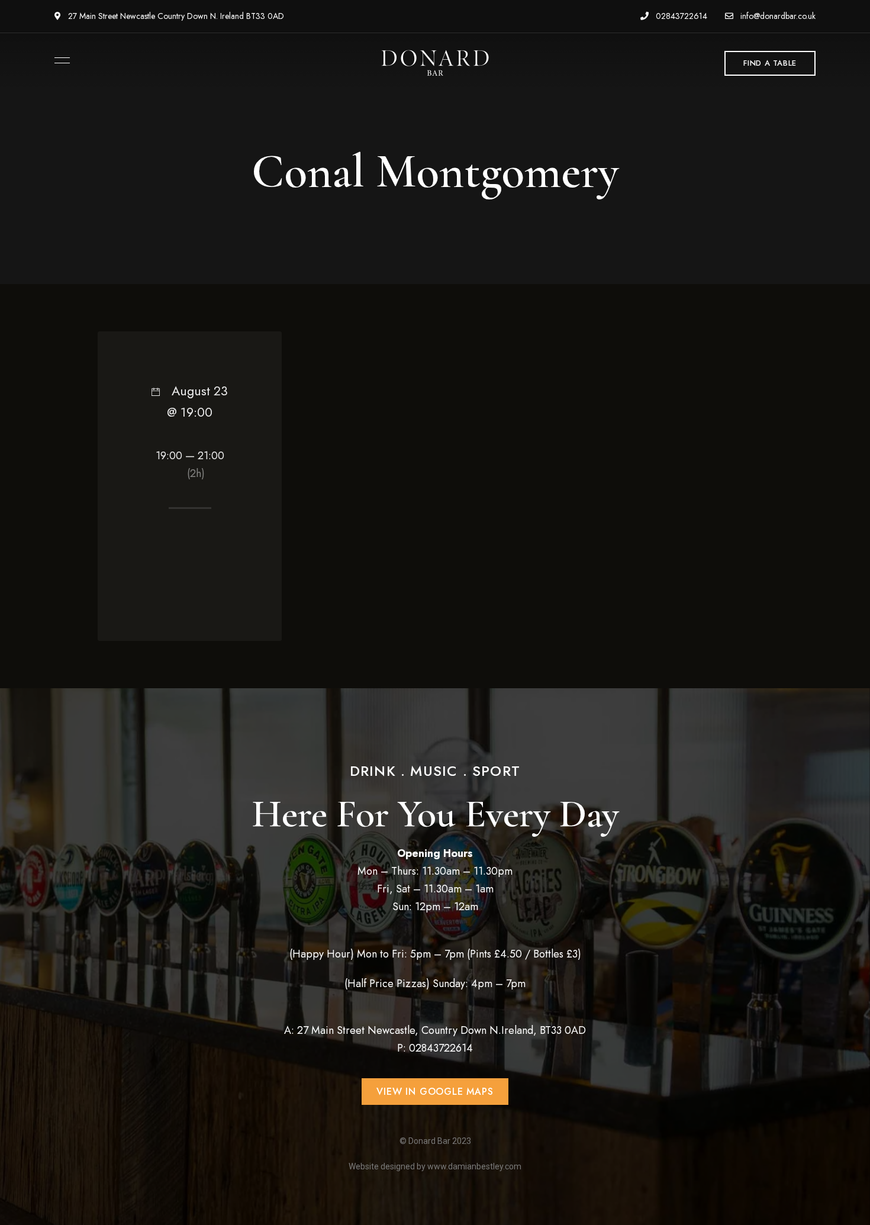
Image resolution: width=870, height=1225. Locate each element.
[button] (770, 63)
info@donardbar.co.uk (777, 16)
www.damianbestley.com (474, 1166)
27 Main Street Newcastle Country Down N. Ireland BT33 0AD (175, 16)
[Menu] (59, 60)
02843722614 (680, 16)
